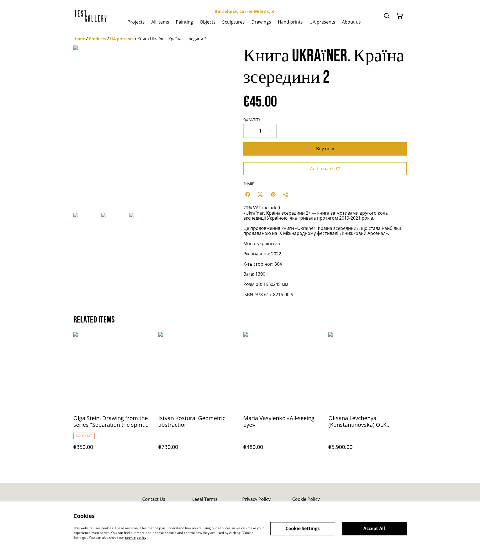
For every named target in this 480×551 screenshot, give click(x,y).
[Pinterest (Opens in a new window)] (273, 194)
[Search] (386, 16)
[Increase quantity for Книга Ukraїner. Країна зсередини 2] (271, 131)
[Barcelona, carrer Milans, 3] (90, 16)
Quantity (251, 120)
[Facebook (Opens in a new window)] (247, 194)
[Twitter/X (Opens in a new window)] (260, 194)
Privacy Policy (256, 499)
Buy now (325, 149)
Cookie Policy (306, 499)
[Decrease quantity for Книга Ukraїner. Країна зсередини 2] (249, 131)
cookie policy (135, 537)
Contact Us (153, 499)
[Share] (286, 194)
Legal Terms (205, 499)
